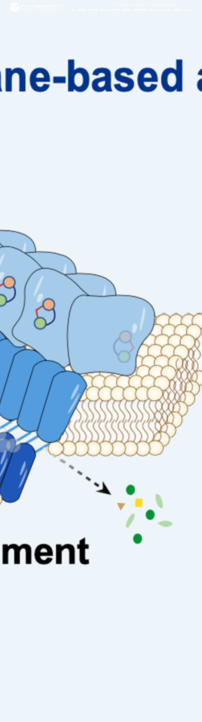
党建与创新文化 (140, 10)
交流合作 (126, 10)
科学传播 (165, 10)
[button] (178, 717)
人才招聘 (176, 10)
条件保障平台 (142, 5)
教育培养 (154, 10)
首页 (73, 10)
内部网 (118, 5)
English (184, 5)
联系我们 (172, 5)
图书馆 (133, 5)
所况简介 (82, 10)
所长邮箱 (152, 5)
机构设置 (93, 10)
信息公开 (187, 10)
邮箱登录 (125, 5)
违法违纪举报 (162, 5)
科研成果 (115, 10)
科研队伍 (104, 10)
